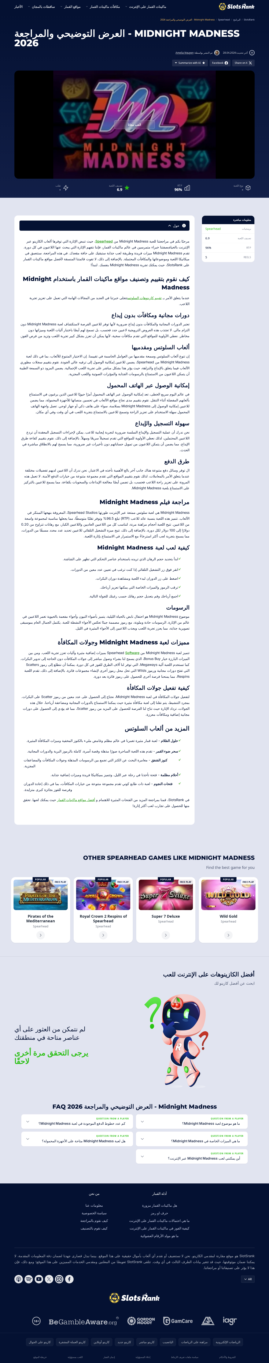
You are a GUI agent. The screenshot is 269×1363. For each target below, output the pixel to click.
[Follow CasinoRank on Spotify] (29, 1279)
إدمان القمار (109, 1357)
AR (250, 1279)
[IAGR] (230, 1321)
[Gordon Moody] (141, 1321)
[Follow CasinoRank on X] (49, 1279)
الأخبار (18, 6)
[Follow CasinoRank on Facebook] (69, 1279)
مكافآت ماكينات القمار (105, 6)
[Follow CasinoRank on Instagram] (59, 1279)
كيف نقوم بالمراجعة (94, 1220)
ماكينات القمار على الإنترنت (147, 6)
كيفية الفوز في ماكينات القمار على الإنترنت (159, 1228)
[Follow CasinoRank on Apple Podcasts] (18, 1279)
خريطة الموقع (40, 1357)
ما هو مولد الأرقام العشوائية (159, 1236)
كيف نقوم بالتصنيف (94, 1228)
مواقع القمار (72, 6)
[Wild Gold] (228, 910)
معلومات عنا (94, 1205)
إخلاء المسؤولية (143, 1357)
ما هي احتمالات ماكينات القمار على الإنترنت (159, 1220)
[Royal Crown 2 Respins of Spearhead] (103, 910)
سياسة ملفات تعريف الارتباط (184, 1357)
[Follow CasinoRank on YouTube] (39, 1279)
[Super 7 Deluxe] (165, 910)
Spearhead (213, 229)
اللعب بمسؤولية (75, 1357)
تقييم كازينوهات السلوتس (145, 298)
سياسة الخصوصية (94, 1213)
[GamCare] (178, 1321)
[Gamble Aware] (84, 1321)
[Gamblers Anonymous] (208, 1321)
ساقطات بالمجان (43, 6)
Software (132, 653)
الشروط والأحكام (227, 1357)
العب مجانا (134, 125)
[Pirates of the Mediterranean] (40, 910)
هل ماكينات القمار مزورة (159, 1205)
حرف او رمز (159, 1213)
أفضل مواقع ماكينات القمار (76, 800)
